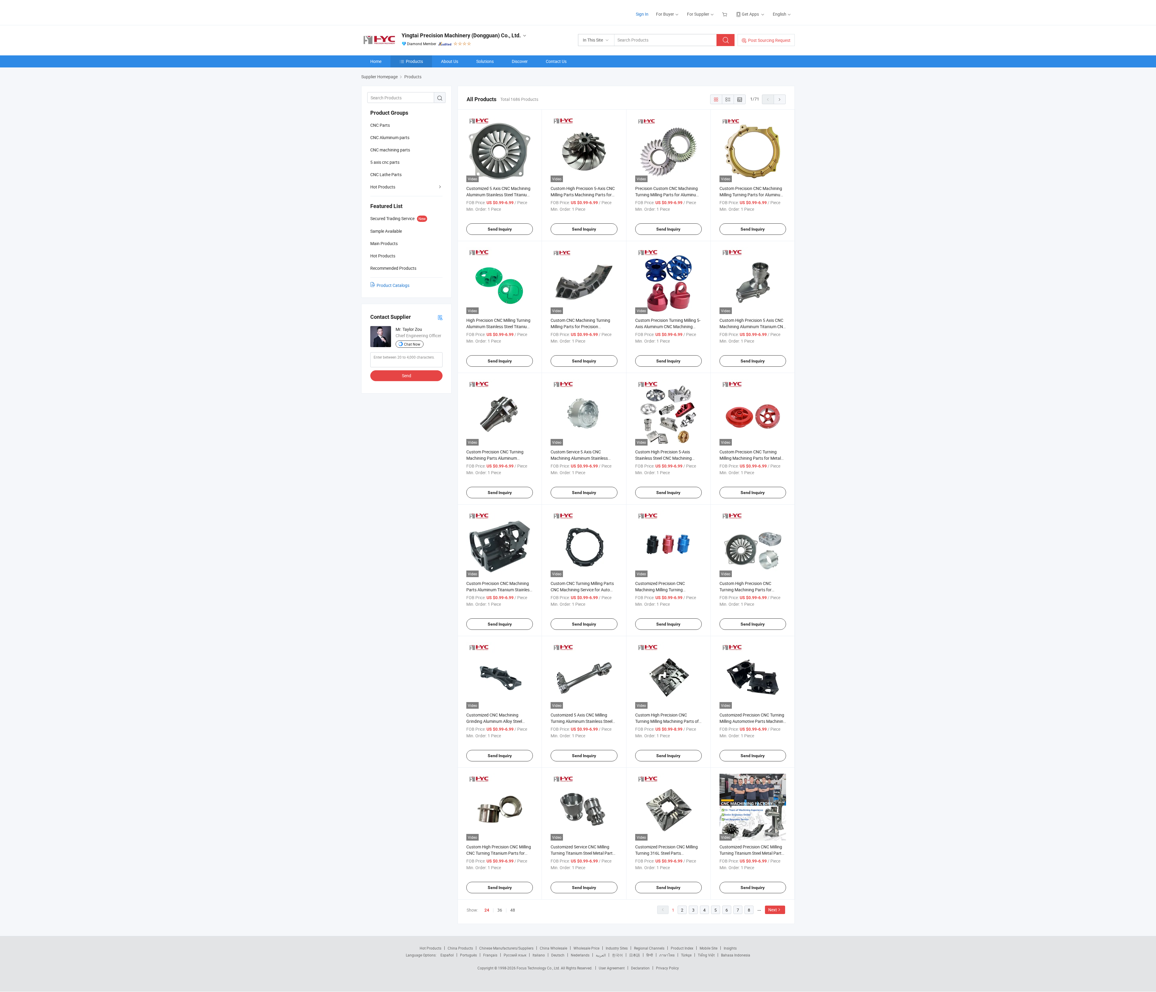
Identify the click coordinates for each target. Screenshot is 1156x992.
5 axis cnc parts (384, 162)
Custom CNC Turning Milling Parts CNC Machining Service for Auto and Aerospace (582, 589)
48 (512, 910)
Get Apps (750, 14)
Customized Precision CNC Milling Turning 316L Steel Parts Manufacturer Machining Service (666, 853)
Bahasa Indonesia (735, 955)
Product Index (682, 948)
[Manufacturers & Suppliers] (400, 12)
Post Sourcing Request (769, 40)
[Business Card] (440, 317)
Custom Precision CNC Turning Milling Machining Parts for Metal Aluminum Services (750, 458)
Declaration (640, 968)
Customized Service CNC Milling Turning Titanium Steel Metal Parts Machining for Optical (583, 853)
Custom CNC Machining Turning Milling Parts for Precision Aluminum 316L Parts (580, 326)
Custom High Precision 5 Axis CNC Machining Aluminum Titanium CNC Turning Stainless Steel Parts (752, 326)
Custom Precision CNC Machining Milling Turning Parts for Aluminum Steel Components (751, 194)
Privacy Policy (667, 968)
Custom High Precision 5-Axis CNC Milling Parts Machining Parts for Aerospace (583, 194)
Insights (730, 948)
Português (468, 955)
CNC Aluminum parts (389, 137)
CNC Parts (380, 125)
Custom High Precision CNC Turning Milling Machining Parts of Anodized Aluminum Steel (667, 721)
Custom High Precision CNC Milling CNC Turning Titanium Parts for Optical (498, 853)
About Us (449, 61)
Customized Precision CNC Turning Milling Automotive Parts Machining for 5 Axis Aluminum (752, 721)
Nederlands (580, 955)
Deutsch (557, 955)
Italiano (539, 955)
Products (414, 61)
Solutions (485, 61)
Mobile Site (708, 948)
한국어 (617, 955)
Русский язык (515, 955)
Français (490, 955)
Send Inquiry (500, 229)
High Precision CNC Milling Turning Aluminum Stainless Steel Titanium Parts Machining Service (498, 326)
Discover (520, 61)
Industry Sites (617, 948)
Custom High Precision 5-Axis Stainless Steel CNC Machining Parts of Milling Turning (663, 458)
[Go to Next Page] (779, 99)
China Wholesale (553, 948)
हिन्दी (649, 955)
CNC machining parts (390, 150)
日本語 (634, 955)
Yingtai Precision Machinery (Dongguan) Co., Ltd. (461, 35)
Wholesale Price (586, 948)
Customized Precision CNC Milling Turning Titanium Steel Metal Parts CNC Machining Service (751, 853)
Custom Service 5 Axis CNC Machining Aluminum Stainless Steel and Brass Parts (579, 458)
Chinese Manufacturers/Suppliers (506, 948)
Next (772, 910)
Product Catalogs (393, 285)
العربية (601, 955)
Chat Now (412, 344)
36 (499, 910)
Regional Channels (649, 948)
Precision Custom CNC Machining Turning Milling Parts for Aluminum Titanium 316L (667, 194)
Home (375, 61)
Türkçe (686, 955)
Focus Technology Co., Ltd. (539, 968)
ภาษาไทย (667, 955)
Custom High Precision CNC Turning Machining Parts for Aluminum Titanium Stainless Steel (751, 589)
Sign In (642, 14)
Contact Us (556, 61)
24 (486, 910)
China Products (460, 948)
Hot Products (382, 187)
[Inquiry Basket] (725, 14)
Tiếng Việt (706, 955)
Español (447, 955)
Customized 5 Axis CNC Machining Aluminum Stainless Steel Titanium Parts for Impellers (498, 194)
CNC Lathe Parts (386, 174)
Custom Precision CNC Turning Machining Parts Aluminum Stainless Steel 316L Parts (495, 458)
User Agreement (612, 968)
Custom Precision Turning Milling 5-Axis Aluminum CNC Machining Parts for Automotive (668, 326)
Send (406, 375)
